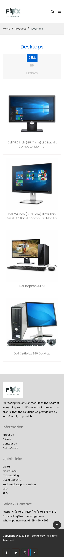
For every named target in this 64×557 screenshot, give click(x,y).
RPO (5, 493)
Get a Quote (10, 448)
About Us (8, 435)
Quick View (10, 91)
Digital (6, 466)
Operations (10, 471)
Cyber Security (12, 480)
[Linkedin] (34, 552)
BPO (5, 489)
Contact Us (10, 443)
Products (20, 28)
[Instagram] (25, 552)
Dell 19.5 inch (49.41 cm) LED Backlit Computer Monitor (32, 145)
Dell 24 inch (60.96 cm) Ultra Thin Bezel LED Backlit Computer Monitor (32, 216)
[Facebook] (6, 552)
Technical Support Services (19, 484)
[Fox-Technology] (13, 11)
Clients (7, 439)
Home (6, 28)
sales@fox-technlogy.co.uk (27, 516)
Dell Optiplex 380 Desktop (32, 354)
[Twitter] (15, 552)
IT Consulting (11, 475)
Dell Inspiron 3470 (32, 286)
